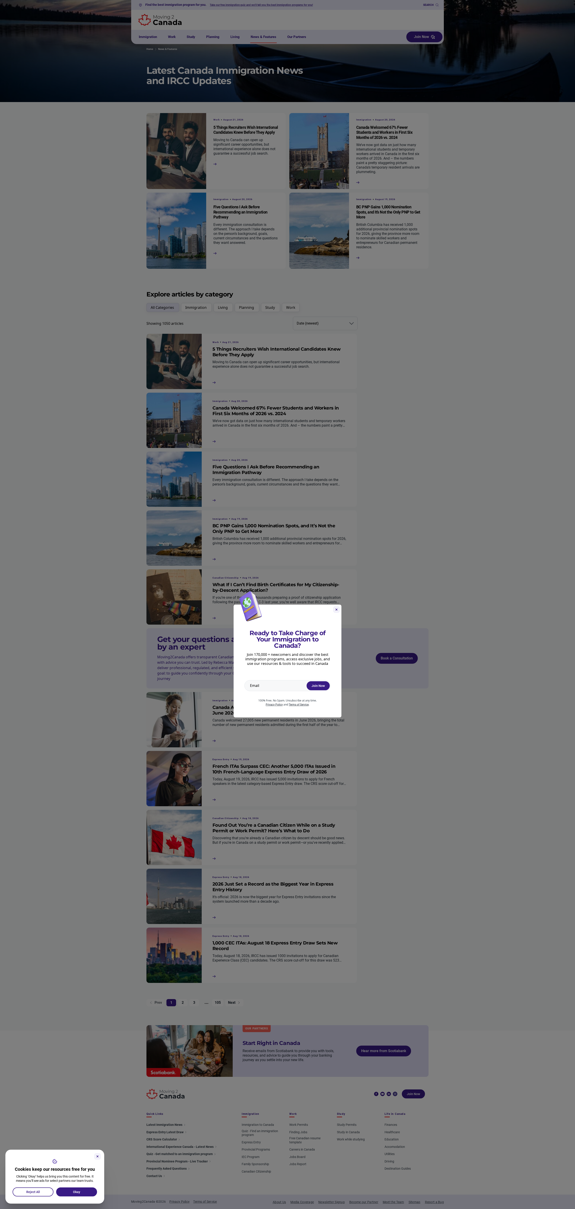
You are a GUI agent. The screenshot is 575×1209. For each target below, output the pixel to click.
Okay (76, 1192)
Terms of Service (299, 704)
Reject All (33, 1192)
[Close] (97, 1156)
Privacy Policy (274, 704)
